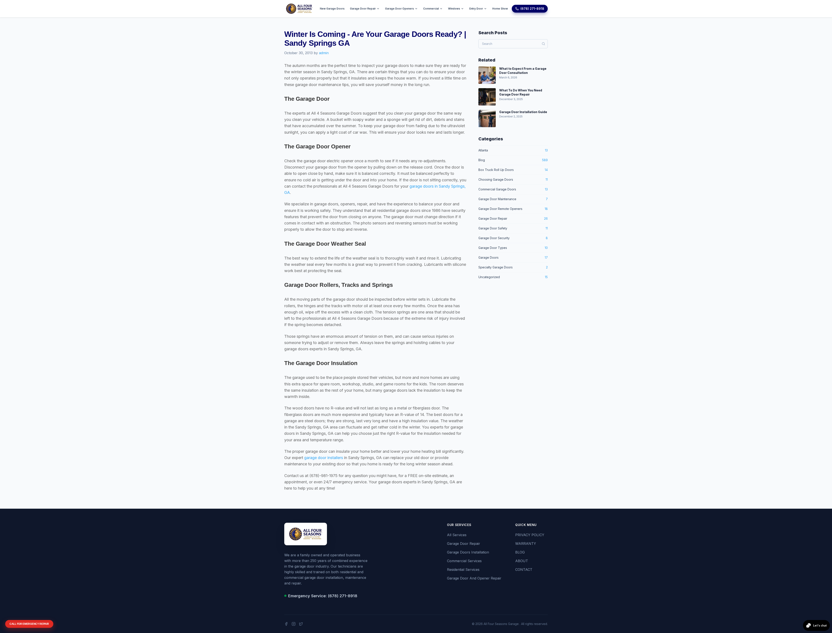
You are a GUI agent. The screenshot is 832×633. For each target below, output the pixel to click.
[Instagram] (294, 624)
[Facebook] (286, 624)
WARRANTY (525, 543)
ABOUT (521, 561)
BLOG (520, 552)
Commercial (431, 8)
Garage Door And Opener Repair (474, 578)
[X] (301, 624)
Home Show (500, 8)
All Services (456, 535)
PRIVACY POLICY (529, 535)
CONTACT (523, 569)
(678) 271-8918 (532, 8)
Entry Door (476, 8)
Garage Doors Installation (468, 552)
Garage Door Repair (363, 8)
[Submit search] (543, 43)
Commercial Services (464, 561)
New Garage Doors (332, 8)
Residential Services (463, 569)
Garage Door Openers (399, 8)
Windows (454, 8)
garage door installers (323, 457)
